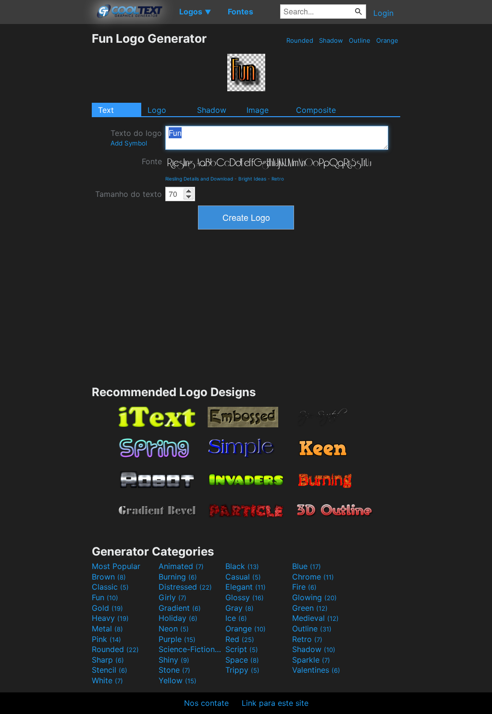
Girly (172, 597)
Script (241, 649)
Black (242, 566)
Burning (178, 576)
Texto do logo (136, 137)
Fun (105, 597)
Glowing (314, 597)
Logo (157, 110)
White (107, 680)
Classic (110, 587)
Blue (306, 566)
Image (257, 110)
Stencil (109, 670)
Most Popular (116, 566)
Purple (177, 639)
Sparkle (311, 660)
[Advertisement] (45, 175)
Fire (304, 587)
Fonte (152, 161)
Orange (387, 40)
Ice (236, 618)
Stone (174, 670)
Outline (359, 40)
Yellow (178, 680)
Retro (277, 179)
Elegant (245, 587)
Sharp (108, 660)
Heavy (110, 618)
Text (106, 110)
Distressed (185, 587)
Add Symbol (129, 143)
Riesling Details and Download (199, 179)
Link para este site (275, 703)
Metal (107, 628)
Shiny (174, 660)
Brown (109, 576)
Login (383, 13)
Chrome (313, 576)
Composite (316, 110)
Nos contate (206, 703)
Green (310, 608)
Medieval (315, 618)
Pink (106, 639)
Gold (107, 608)
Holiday (178, 618)
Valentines (316, 670)
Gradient (180, 608)
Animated (181, 566)
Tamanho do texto (128, 194)
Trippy (242, 670)
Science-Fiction (191, 649)
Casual (243, 576)
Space (242, 660)
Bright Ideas (252, 179)
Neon (174, 628)
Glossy (244, 597)
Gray (239, 608)
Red (239, 639)
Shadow (331, 40)
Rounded (299, 40)
